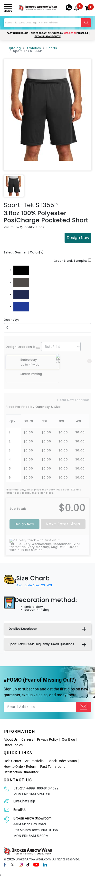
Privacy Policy (47, 739)
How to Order (14, 766)
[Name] (83, 707)
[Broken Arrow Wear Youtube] (36, 864)
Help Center (12, 761)
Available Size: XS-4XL (34, 585)
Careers (27, 739)
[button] (76, 7)
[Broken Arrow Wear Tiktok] (28, 864)
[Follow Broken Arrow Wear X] (12, 864)
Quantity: (11, 319)
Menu (8, 11)
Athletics (34, 48)
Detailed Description (23, 629)
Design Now (78, 237)
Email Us (19, 810)
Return (31, 766)
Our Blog (68, 739)
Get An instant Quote (48, 36)
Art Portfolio (34, 761)
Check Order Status (62, 761)
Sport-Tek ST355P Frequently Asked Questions (41, 644)
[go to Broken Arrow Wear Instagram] (21, 864)
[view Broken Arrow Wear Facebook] (5, 864)
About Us (11, 739)
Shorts (52, 48)
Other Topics (13, 745)
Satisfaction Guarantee (21, 772)
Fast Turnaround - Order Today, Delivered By (47, 33)
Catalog (14, 48)
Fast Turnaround (53, 766)
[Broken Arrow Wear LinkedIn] (45, 864)
